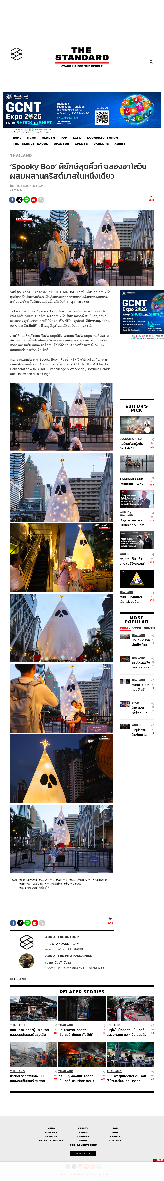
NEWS (31, 137)
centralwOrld (29, 879)
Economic (127, 438)
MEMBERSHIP (83, 1153)
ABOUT (119, 144)
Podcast (51, 1132)
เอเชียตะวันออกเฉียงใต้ (35, 887)
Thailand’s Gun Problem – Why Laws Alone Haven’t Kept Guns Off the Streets (131, 481)
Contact (115, 1140)
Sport (136, 702)
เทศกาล (62, 879)
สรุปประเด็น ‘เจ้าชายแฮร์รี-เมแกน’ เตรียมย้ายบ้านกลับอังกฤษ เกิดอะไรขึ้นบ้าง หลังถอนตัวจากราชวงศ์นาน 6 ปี (132, 561)
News (51, 1128)
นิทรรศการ (47, 879)
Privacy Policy (51, 1140)
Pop (115, 1128)
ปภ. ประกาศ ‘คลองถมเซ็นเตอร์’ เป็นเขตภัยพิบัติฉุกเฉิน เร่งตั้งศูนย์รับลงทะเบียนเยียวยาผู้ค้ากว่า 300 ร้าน (78, 1032)
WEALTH (48, 137)
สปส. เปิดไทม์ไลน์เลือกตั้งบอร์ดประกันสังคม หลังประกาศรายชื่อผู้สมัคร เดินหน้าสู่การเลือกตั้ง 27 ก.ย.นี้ (131, 599)
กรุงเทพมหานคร (81, 879)
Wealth (83, 1128)
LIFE (77, 137)
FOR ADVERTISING (83, 1144)
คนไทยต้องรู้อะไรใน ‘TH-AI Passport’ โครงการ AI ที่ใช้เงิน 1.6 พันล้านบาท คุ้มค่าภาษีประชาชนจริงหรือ (132, 445)
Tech (139, 438)
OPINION (61, 144)
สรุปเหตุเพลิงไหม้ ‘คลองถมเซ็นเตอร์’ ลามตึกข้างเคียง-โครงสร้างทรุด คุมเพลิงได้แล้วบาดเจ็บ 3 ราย (141, 664)
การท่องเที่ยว (54, 883)
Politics (113, 1025)
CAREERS (101, 144)
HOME (17, 137)
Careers (83, 1136)
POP (63, 137)
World (124, 512)
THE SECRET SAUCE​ (30, 144)
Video (83, 1132)
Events (115, 1136)
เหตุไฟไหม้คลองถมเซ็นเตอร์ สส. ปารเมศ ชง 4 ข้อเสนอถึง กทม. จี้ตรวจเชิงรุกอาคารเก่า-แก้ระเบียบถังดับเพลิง (127, 1032)
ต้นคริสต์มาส (74, 883)
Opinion (51, 1136)
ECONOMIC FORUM (102, 137)
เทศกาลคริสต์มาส (32, 883)
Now (115, 1132)
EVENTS (81, 144)
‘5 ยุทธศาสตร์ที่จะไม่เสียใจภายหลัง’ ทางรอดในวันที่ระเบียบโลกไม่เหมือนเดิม (132, 522)
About (83, 1140)
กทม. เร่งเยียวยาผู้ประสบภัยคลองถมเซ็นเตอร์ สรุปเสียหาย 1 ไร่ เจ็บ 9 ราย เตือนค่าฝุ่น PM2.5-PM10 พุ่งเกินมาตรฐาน (29, 1032)
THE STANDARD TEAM (29, 186)
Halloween (101, 879)
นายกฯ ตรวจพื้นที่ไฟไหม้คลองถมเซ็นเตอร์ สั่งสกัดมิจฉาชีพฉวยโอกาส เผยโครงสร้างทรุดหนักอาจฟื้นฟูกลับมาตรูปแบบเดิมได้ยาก (141, 642)
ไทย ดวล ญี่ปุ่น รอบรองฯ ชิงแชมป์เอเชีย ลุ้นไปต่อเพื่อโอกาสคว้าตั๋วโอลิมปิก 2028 (141, 709)
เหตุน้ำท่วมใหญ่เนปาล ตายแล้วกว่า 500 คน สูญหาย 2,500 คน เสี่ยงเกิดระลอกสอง (140, 732)
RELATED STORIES (82, 991)
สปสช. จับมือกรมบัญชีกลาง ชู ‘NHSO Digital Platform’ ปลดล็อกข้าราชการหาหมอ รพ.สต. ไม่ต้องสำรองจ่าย (141, 687)
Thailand (21, 156)
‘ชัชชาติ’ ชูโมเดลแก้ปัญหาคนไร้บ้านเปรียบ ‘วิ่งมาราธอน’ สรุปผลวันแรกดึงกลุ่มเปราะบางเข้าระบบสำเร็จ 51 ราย (126, 1078)
